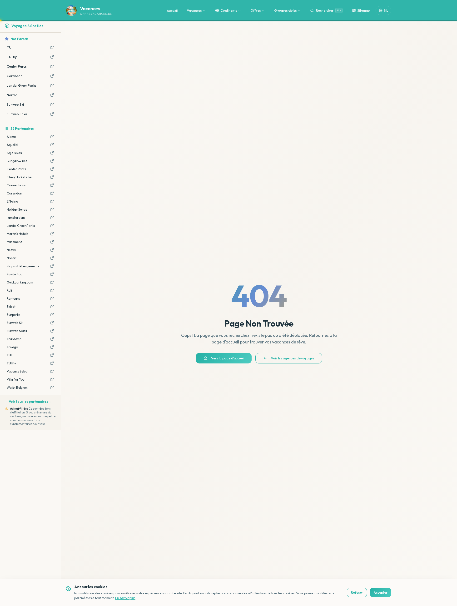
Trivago (12, 347)
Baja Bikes (14, 153)
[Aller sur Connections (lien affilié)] (52, 185)
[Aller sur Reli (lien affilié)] (52, 290)
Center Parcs (16, 169)
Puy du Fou (14, 274)
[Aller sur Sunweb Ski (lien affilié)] (52, 323)
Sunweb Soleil (17, 331)
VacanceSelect (18, 371)
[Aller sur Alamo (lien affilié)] (52, 137)
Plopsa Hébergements (23, 266)
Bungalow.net (17, 161)
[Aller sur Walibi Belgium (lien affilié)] (52, 387)
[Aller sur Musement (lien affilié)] (52, 242)
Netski (11, 250)
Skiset (11, 306)
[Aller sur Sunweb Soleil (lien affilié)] (52, 331)
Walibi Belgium (17, 387)
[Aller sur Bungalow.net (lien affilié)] (52, 161)
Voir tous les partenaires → (30, 401)
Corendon (14, 193)
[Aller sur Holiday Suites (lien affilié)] (52, 209)
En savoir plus (125, 598)
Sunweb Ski (15, 323)
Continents (228, 10)
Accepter (380, 592)
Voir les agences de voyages (292, 358)
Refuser (357, 592)
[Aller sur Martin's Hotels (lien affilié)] (52, 234)
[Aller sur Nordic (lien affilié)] (52, 258)
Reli (9, 290)
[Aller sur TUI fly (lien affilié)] (52, 363)
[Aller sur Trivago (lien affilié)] (52, 347)
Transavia (14, 339)
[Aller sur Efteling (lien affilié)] (52, 201)
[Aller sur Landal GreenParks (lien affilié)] (52, 226)
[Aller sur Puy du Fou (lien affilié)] (52, 274)
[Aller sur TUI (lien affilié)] (52, 355)
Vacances (194, 10)
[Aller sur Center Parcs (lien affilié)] (52, 169)
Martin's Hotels (17, 234)
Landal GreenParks (21, 226)
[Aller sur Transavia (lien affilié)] (52, 339)
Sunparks (13, 315)
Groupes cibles (285, 10)
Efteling (12, 201)
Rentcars (13, 298)
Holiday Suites (17, 209)
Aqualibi (12, 145)
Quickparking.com (20, 282)
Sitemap (363, 10)
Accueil (172, 11)
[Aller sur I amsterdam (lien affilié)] (52, 217)
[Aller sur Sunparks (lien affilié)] (52, 315)
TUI (9, 355)
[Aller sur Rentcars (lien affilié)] (52, 298)
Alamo (11, 136)
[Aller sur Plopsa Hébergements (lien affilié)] (52, 266)
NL (386, 10)
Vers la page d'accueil (227, 358)
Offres (255, 10)
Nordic (11, 258)
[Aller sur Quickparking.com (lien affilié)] (52, 282)
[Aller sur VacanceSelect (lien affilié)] (52, 371)
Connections (16, 185)
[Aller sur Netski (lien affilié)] (52, 250)
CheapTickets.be (19, 177)
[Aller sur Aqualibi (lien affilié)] (52, 145)
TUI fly (11, 363)
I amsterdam (16, 217)
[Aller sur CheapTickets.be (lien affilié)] (52, 177)
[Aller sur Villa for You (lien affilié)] (52, 379)
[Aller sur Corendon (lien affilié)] (52, 193)
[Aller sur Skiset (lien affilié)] (52, 306)
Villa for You (16, 379)
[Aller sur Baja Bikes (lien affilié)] (52, 153)
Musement (14, 242)
